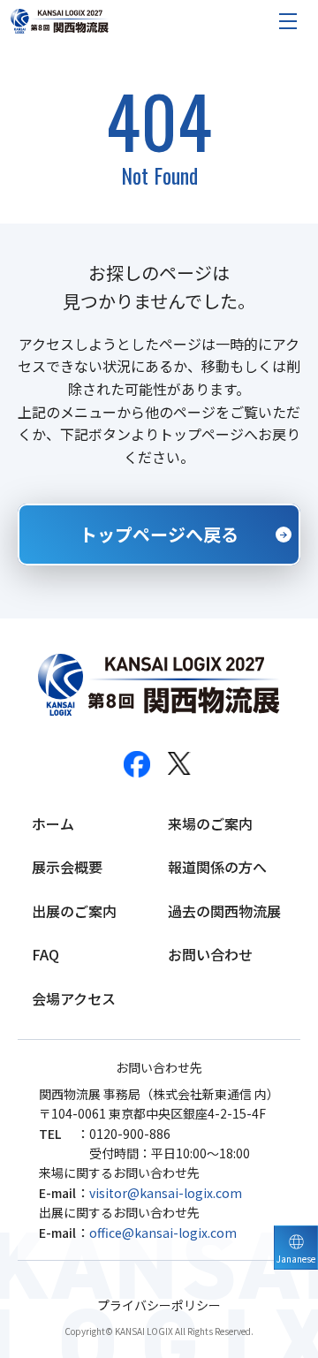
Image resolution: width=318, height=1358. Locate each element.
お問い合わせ (210, 954)
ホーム (53, 823)
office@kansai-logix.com (163, 1232)
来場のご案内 (210, 823)
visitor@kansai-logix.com (165, 1193)
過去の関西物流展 (224, 911)
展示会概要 (67, 866)
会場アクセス (74, 998)
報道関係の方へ (217, 866)
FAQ (45, 954)
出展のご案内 (74, 911)
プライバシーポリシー (159, 1305)
